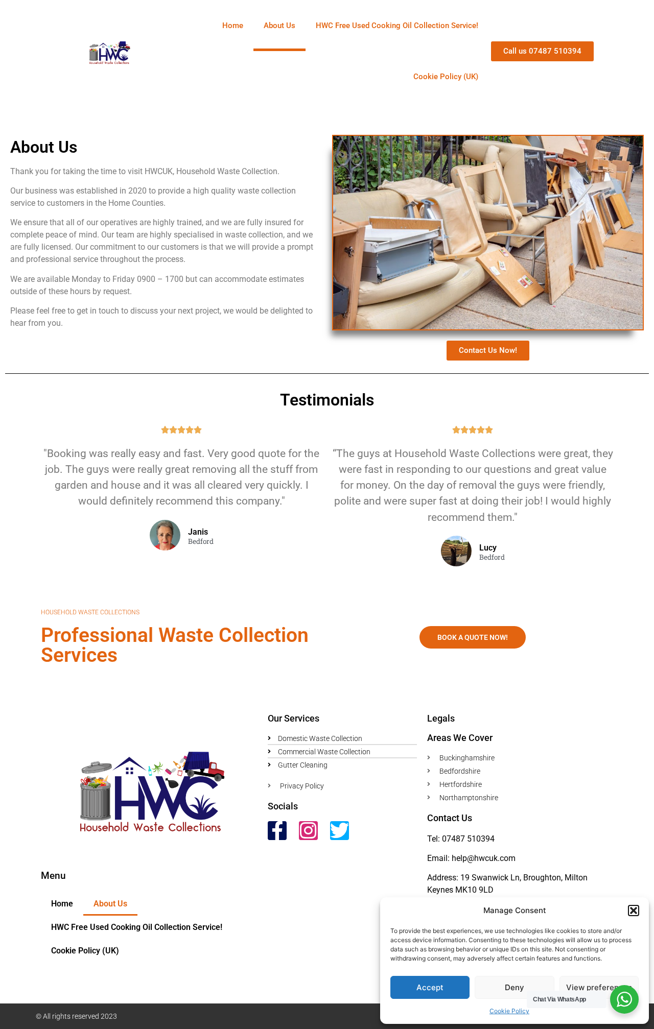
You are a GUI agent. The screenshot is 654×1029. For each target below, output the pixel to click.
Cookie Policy (509, 1011)
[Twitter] (339, 830)
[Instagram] (308, 830)
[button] (633, 910)
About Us (279, 25)
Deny (514, 987)
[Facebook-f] (277, 830)
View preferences (599, 987)
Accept (429, 987)
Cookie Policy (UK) (445, 76)
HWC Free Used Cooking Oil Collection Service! (397, 25)
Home (232, 25)
